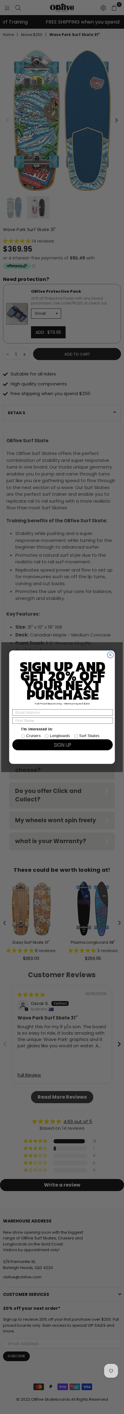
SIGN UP (62, 744)
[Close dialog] (110, 655)
